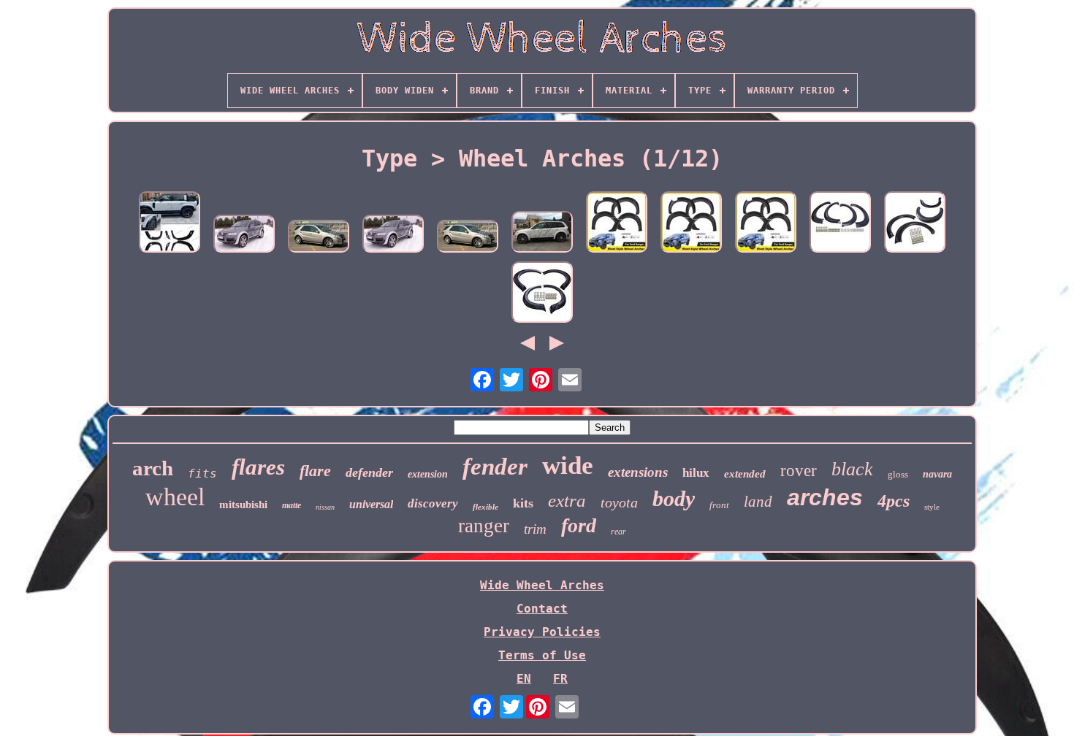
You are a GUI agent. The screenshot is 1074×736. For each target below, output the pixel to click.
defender (369, 472)
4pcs (893, 500)
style (932, 506)
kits (523, 503)
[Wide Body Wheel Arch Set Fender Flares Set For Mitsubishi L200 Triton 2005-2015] (840, 223)
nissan (325, 507)
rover (798, 470)
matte (291, 505)
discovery (433, 503)
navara (937, 474)
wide (567, 465)
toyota (619, 502)
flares (258, 467)
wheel (175, 496)
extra (567, 500)
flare (315, 470)
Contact (542, 609)
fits (202, 473)
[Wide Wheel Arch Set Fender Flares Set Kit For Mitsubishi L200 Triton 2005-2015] (542, 293)
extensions (638, 472)
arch (152, 468)
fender (495, 466)
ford (578, 525)
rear (618, 531)
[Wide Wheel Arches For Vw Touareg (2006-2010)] (542, 233)
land (758, 501)
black (852, 469)
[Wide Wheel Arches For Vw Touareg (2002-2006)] (244, 235)
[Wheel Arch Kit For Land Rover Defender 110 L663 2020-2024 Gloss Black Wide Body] (169, 223)
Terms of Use (542, 655)
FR (560, 679)
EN (524, 679)
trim (535, 529)
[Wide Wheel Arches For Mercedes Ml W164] (318, 237)
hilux (695, 473)
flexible (485, 506)
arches (825, 497)
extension (428, 474)
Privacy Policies (542, 632)
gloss (898, 474)
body (673, 498)
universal (371, 504)
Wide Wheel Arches (542, 585)
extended (745, 474)
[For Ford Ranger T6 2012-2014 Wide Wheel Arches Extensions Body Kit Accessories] (616, 223)
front (719, 504)
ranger (483, 526)
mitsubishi (243, 504)
